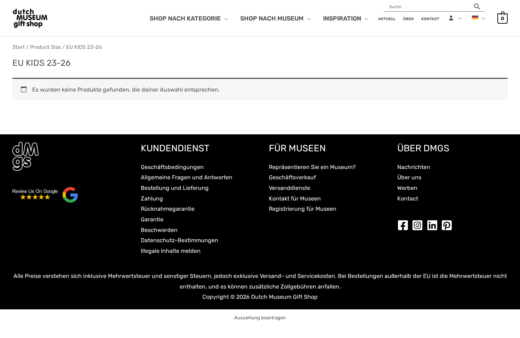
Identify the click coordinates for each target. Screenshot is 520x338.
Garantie (152, 219)
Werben (407, 188)
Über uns (409, 177)
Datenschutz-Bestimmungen (179, 240)
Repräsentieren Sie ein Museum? (312, 167)
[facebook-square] (404, 225)
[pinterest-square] (448, 225)
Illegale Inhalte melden (171, 250)
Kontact (407, 198)
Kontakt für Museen (295, 198)
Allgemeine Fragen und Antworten (186, 177)
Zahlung (152, 198)
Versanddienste (289, 188)
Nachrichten (413, 167)
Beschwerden (159, 230)
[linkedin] (434, 225)
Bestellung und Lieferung (175, 188)
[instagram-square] (419, 225)
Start (18, 47)
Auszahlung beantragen (260, 317)
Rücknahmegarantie (168, 208)
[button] (224, 18)
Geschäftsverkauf (292, 177)
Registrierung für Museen (302, 208)
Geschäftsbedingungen (172, 167)
